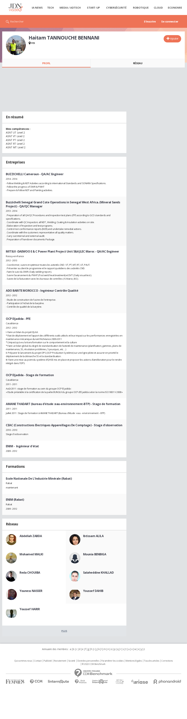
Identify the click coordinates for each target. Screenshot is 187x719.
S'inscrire (150, 21)
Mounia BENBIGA (94, 554)
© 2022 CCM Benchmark (93, 664)
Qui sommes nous (23, 661)
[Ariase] (139, 682)
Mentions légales (134, 661)
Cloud (158, 7)
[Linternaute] (58, 681)
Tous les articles (151, 661)
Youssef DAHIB (93, 591)
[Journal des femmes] (15, 681)
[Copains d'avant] (100, 681)
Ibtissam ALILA (93, 536)
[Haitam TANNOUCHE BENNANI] (16, 45)
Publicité (48, 661)
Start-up (93, 7)
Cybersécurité (116, 7)
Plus (64, 631)
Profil (46, 63)
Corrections (167, 661)
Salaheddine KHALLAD (98, 573)
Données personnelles (88, 661)
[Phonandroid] (167, 681)
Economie (175, 7)
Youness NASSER (31, 591)
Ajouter (174, 38)
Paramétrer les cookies (112, 661)
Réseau (137, 63)
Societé (71, 661)
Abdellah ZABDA (31, 536)
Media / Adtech (70, 7)
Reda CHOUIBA (30, 573)
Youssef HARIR (30, 609)
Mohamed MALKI (31, 554)
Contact (37, 661)
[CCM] (36, 681)
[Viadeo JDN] (120, 681)
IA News (37, 7)
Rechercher (17, 21)
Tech (50, 7)
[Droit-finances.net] (81, 681)
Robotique (140, 7)
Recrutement (60, 661)
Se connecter (169, 21)
